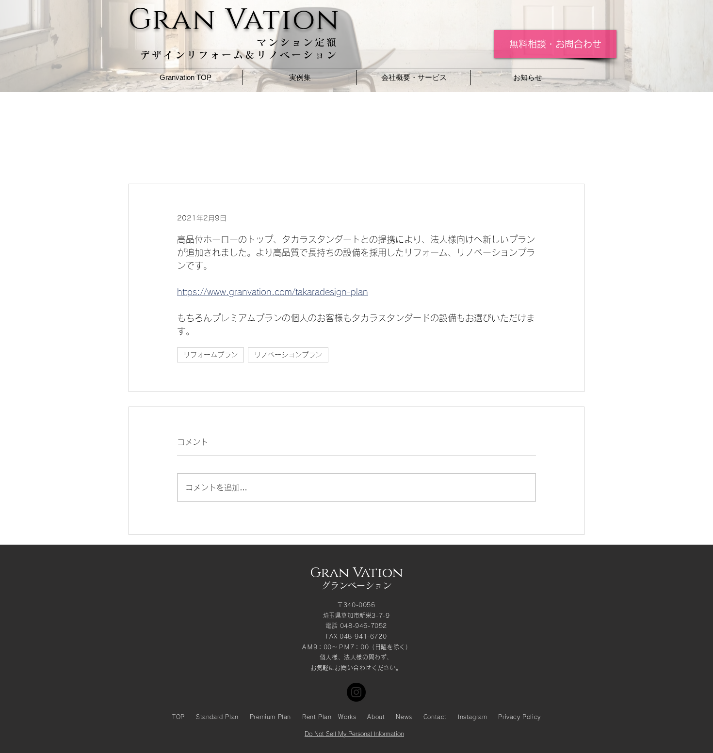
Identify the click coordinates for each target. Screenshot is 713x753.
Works (347, 717)
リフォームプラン (210, 354)
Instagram (472, 717)
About (376, 717)
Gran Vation (356, 573)
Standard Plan (217, 717)
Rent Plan (316, 717)
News (404, 717)
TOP (178, 717)
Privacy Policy (519, 717)
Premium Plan (270, 717)
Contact (435, 717)
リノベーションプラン (288, 354)
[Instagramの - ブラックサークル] (356, 692)
